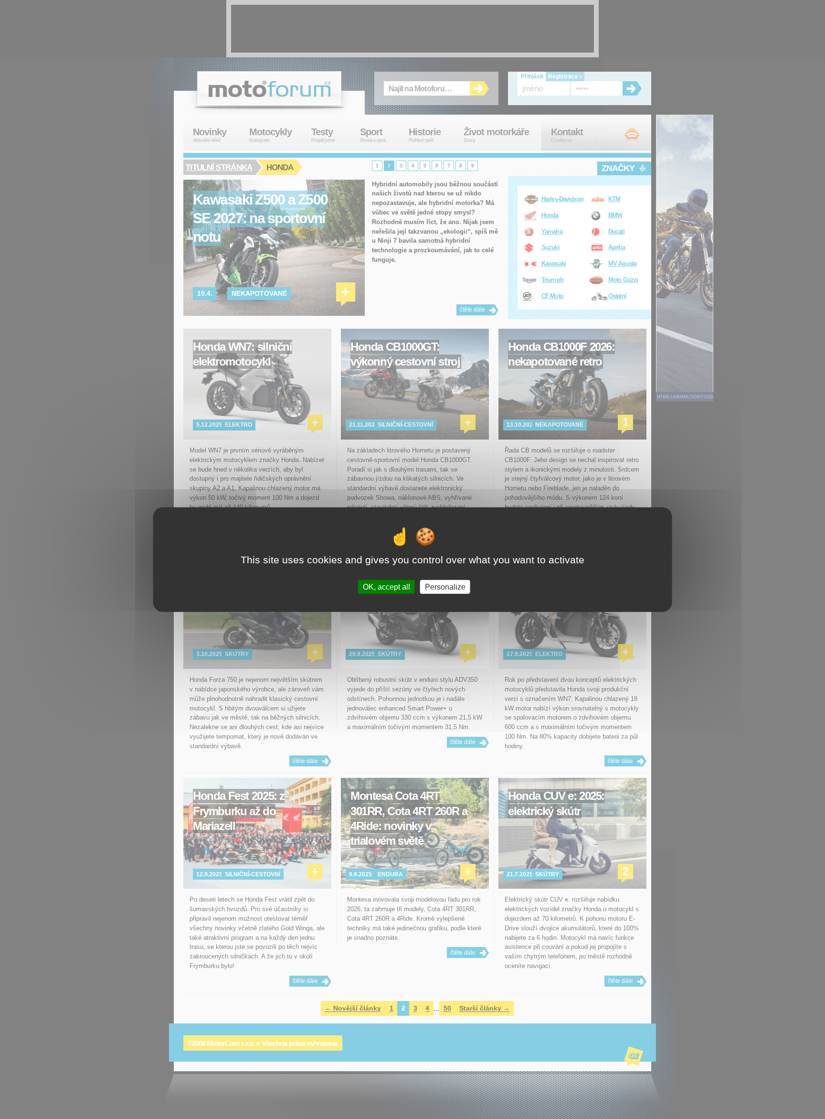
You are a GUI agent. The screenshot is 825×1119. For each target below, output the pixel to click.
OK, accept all (386, 586)
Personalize (445, 586)
